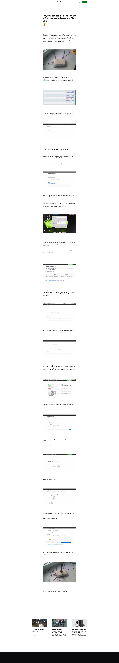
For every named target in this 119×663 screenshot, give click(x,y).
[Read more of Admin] (44, 24)
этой (62, 80)
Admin (47, 23)
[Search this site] (77, 2)
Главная (33, 2)
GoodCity (59, 1)
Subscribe (84, 2)
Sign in (80, 2)
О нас (37, 2)
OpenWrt (45, 80)
